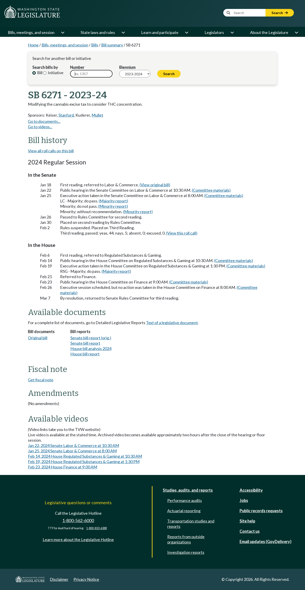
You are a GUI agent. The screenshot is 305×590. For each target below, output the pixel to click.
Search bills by (45, 67)
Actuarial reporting (184, 510)
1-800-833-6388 (96, 528)
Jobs (244, 500)
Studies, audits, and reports (188, 490)
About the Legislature (269, 32)
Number (77, 67)
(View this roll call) (181, 233)
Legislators (214, 32)
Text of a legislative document (172, 322)
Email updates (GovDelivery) (265, 541)
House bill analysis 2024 (90, 348)
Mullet (97, 115)
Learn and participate (159, 32)
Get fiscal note (40, 379)
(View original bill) (155, 184)
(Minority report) (113, 206)
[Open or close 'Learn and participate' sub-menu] (186, 32)
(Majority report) (113, 200)
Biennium (127, 67)
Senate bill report (85, 343)
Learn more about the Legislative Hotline (78, 539)
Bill (39, 72)
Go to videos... (40, 126)
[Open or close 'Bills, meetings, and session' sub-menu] (62, 32)
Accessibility (251, 490)
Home (33, 44)
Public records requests (261, 510)
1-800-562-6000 (78, 520)
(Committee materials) (211, 190)
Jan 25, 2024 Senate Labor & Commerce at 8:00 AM (72, 450)
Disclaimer (59, 579)
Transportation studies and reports (190, 524)
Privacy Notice (86, 579)
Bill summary (112, 44)
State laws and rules (98, 32)
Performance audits (184, 500)
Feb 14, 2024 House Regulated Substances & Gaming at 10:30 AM (85, 456)
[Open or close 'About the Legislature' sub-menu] (296, 32)
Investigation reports (185, 552)
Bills (94, 44)
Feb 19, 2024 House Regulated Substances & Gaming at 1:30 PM (84, 461)
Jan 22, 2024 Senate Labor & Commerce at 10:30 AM (73, 445)
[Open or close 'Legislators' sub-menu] (232, 32)
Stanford (66, 115)
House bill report (85, 353)
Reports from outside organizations (186, 539)
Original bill (37, 337)
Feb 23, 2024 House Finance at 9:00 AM (62, 466)
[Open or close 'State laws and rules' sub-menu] (123, 32)
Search (278, 12)
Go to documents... (44, 121)
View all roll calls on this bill (51, 150)
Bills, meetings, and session (31, 32)
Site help (247, 521)
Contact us (250, 531)
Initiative (55, 72)
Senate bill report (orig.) (90, 337)
